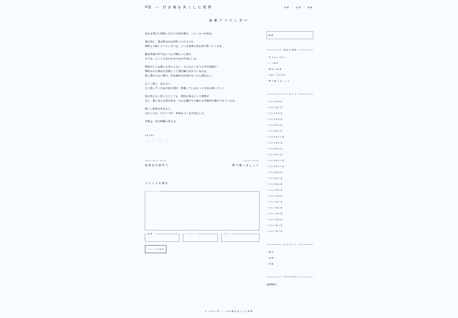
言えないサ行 (277, 57)
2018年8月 (276, 172)
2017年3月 (276, 225)
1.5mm (274, 63)
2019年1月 (276, 155)
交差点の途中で (157, 165)
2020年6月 (276, 119)
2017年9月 (276, 190)
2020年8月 (276, 113)
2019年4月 (276, 149)
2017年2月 (276, 231)
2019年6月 (276, 143)
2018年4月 (276, 184)
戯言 (271, 252)
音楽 (271, 264)
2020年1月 (276, 131)
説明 (298, 7)
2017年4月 (276, 220)
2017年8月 (276, 196)
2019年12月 (277, 137)
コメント (153, 191)
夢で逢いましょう (245, 165)
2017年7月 (276, 202)
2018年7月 (276, 178)
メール (191, 234)
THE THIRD (277, 75)
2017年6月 (276, 208)
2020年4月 (276, 125)
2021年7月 (276, 107)
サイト (228, 234)
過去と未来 (275, 69)
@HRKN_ (272, 284)
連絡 (310, 7)
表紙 (286, 7)
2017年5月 (276, 214)
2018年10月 (277, 166)
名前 (152, 234)
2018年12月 (277, 160)
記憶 (271, 258)
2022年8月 (276, 101)
